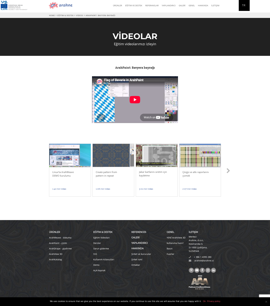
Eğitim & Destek (65, 15)
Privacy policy (213, 301)
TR (243, 5)
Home (52, 15)
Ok (204, 301)
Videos (79, 15)
